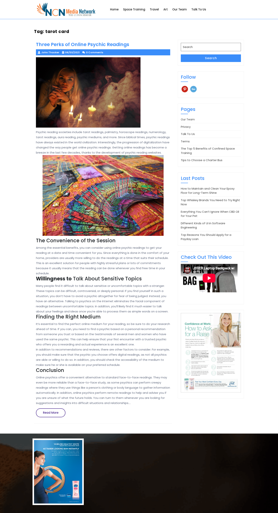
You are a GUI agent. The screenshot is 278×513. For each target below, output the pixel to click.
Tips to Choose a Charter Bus (201, 160)
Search (211, 58)
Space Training (134, 9)
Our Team (179, 9)
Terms (185, 141)
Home (114, 9)
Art (165, 9)
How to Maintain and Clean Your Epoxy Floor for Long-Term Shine (208, 191)
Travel (154, 9)
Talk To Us (198, 9)
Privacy (186, 127)
